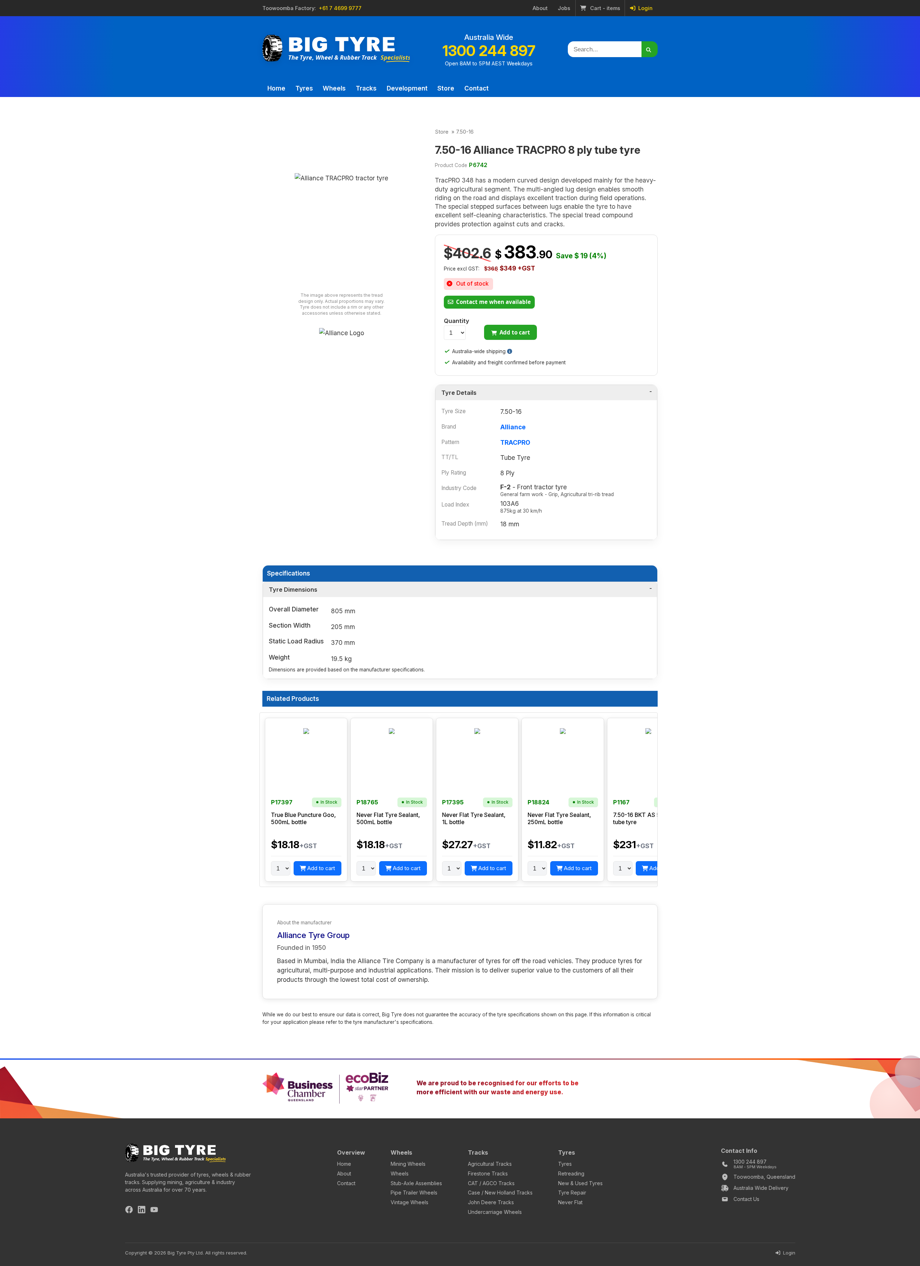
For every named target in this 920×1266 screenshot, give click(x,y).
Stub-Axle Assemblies (416, 1183)
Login (645, 8)
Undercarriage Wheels (495, 1212)
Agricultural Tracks (490, 1164)
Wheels (334, 88)
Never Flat (570, 1202)
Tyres (304, 88)
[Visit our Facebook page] (129, 1211)
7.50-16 (465, 132)
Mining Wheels (408, 1164)
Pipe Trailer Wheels (414, 1192)
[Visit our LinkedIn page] (142, 1211)
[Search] (649, 49)
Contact (476, 88)
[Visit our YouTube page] (154, 1211)
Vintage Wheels (409, 1202)
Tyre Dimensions (293, 589)
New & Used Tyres (580, 1183)
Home (276, 88)
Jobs (564, 8)
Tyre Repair (572, 1192)
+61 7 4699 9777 (340, 8)
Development (407, 88)
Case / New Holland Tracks (500, 1192)
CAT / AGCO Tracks (491, 1183)
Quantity (456, 321)
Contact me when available (493, 301)
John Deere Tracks (491, 1202)
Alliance (513, 427)
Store (445, 88)
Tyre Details (459, 392)
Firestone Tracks (488, 1173)
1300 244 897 (488, 51)
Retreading (571, 1173)
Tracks (366, 88)
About (540, 8)
